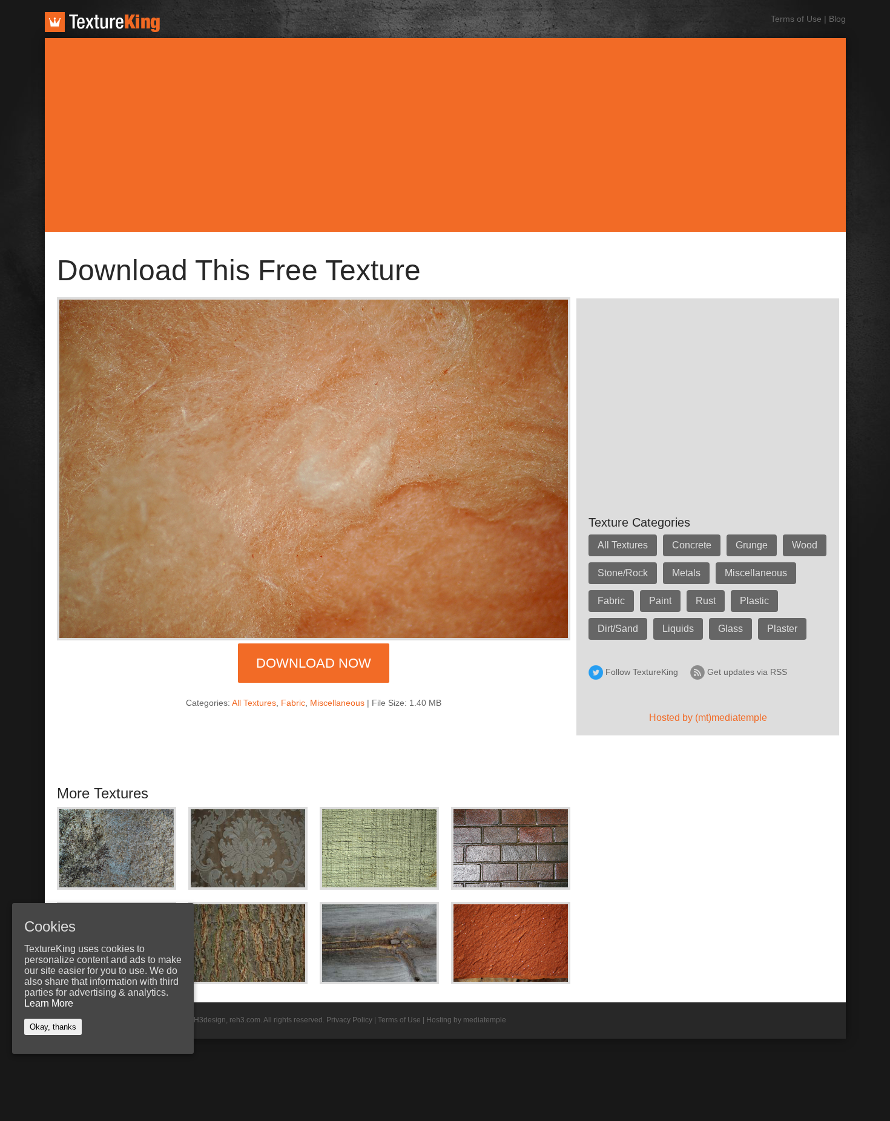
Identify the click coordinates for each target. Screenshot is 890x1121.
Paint (660, 601)
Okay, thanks (53, 1026)
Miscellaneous (337, 703)
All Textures (254, 703)
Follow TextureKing (641, 672)
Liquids (678, 628)
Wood (804, 545)
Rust (706, 601)
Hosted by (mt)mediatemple (708, 717)
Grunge (752, 545)
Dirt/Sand (618, 628)
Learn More (48, 1003)
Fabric (293, 703)
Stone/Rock (623, 573)
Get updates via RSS (747, 672)
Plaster (782, 628)
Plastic (754, 601)
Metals (686, 573)
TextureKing (102, 22)
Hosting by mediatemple (466, 1020)
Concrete (691, 545)
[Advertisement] (445, 135)
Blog (837, 19)
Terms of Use (796, 19)
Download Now (313, 663)
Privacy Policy (349, 1020)
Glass (730, 628)
